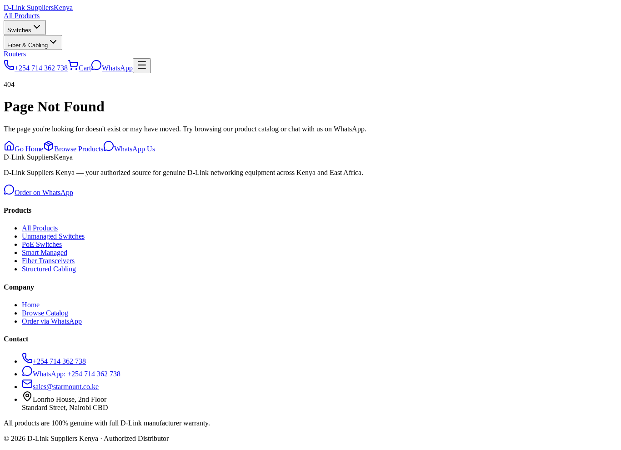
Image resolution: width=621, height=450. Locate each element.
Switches (19, 30)
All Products (22, 16)
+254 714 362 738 (59, 361)
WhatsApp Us (134, 149)
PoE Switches (42, 244)
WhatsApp (117, 68)
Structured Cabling (49, 269)
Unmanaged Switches (53, 236)
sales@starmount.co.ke (66, 386)
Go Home (29, 149)
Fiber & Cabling (27, 45)
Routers (15, 54)
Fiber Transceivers (48, 261)
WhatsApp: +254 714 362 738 (76, 374)
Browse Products (78, 149)
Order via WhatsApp (52, 321)
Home (31, 305)
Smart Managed (44, 252)
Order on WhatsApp (44, 192)
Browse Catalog (45, 313)
